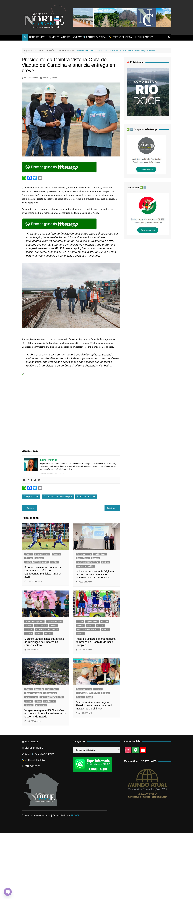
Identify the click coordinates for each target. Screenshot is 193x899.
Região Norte (49, 701)
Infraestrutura (50, 693)
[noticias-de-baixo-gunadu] (148, 214)
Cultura (29, 554)
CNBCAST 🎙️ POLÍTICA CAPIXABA (89, 37)
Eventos (29, 558)
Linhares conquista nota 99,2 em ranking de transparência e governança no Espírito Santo (95, 574)
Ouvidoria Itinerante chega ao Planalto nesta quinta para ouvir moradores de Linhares (94, 705)
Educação (39, 689)
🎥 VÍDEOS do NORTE (59, 37)
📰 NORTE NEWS (37, 37)
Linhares (39, 558)
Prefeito (48, 633)
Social (89, 697)
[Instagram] (28, 480)
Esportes (56, 554)
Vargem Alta (41, 705)
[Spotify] (39, 480)
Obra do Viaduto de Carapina (59, 496)
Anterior (30, 508)
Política (38, 633)
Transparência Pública (85, 566)
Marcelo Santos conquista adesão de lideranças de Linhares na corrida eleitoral (44, 642)
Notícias (46, 77)
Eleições (29, 625)
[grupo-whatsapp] (60, 166)
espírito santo (32, 496)
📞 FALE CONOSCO (144, 37)
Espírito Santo (100, 554)
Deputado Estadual (54, 621)
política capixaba (87, 496)
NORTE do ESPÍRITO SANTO (36, 562)
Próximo (111, 508)
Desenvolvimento (42, 554)
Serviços (80, 633)
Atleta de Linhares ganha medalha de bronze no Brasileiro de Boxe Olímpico (96, 642)
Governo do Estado (33, 693)
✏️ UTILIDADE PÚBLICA (120, 37)
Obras (54, 77)
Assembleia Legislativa (34, 621)
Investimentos (31, 697)
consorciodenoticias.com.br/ (52, 473)
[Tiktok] (35, 480)
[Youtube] (24, 480)
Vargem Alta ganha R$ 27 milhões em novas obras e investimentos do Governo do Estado (45, 713)
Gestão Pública (82, 558)
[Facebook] (31, 480)
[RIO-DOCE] (148, 91)
